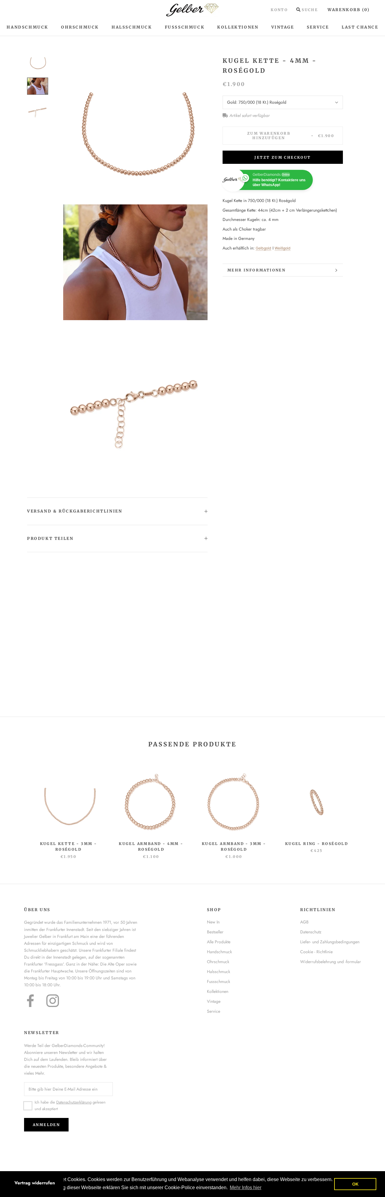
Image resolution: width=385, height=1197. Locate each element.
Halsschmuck (132, 27)
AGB (304, 922)
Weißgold (283, 248)
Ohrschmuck (80, 27)
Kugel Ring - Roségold (316, 843)
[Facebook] (30, 1000)
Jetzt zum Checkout (282, 157)
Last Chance (360, 27)
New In (213, 922)
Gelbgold (263, 248)
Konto (279, 10)
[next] (366, 808)
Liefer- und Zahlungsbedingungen (329, 942)
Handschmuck (27, 27)
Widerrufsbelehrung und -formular (330, 962)
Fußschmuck (185, 27)
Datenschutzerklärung (73, 1102)
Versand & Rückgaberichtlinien (74, 511)
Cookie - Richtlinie (316, 952)
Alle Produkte (218, 942)
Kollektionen (237, 27)
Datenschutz (310, 932)
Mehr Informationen (256, 270)
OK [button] (355, 1184)
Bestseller (215, 932)
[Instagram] (52, 1000)
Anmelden (46, 1124)
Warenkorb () (349, 9)
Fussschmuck (218, 981)
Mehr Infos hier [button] (245, 1187)
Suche (310, 10)
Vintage (282, 27)
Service (318, 27)
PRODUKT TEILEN (50, 538)
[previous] (19, 808)
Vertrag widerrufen (34, 1183)
